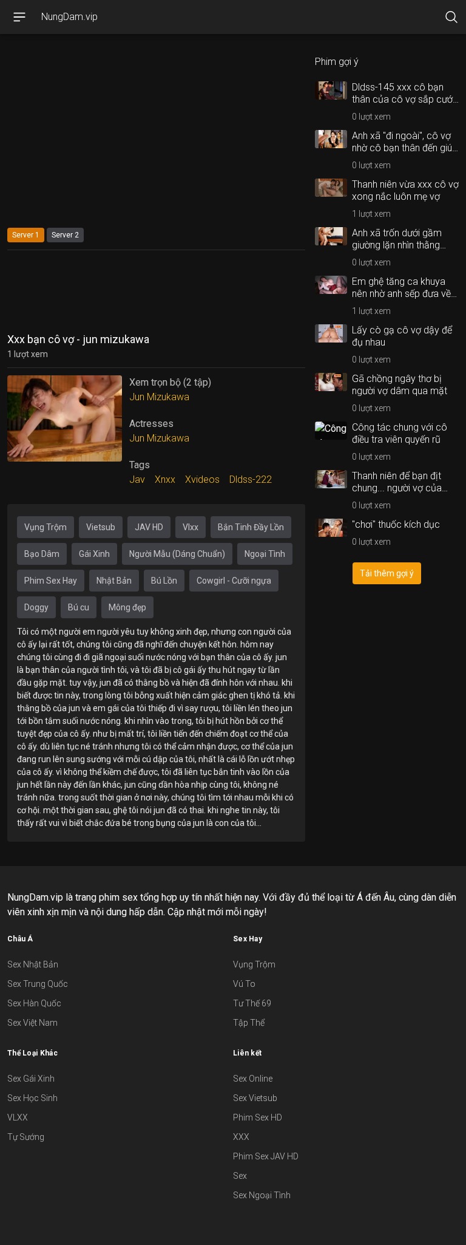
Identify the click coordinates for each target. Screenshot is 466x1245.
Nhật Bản (114, 580)
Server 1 (25, 235)
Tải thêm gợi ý (387, 573)
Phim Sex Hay (50, 580)
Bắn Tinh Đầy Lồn (251, 527)
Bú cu (78, 607)
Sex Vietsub (255, 1098)
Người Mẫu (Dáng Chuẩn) (177, 554)
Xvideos (202, 479)
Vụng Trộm (45, 527)
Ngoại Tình (265, 554)
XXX (241, 1137)
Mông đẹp (127, 607)
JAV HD (149, 527)
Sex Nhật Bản (32, 964)
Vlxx (190, 527)
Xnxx (165, 479)
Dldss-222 (250, 479)
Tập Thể (249, 1023)
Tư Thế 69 (252, 1003)
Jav (137, 479)
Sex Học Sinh (32, 1098)
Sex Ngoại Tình (262, 1195)
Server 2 (65, 235)
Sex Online (252, 1078)
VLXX (17, 1117)
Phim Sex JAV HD (266, 1156)
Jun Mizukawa (159, 397)
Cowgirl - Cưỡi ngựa (234, 580)
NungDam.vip (69, 16)
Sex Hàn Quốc (34, 1003)
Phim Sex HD (257, 1117)
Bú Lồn (164, 580)
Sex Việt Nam (32, 1023)
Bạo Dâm (41, 554)
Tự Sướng (25, 1137)
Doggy (36, 607)
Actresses (151, 423)
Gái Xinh (94, 554)
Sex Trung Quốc (37, 984)
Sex (240, 1176)
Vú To (244, 984)
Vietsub (100, 527)
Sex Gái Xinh (31, 1078)
